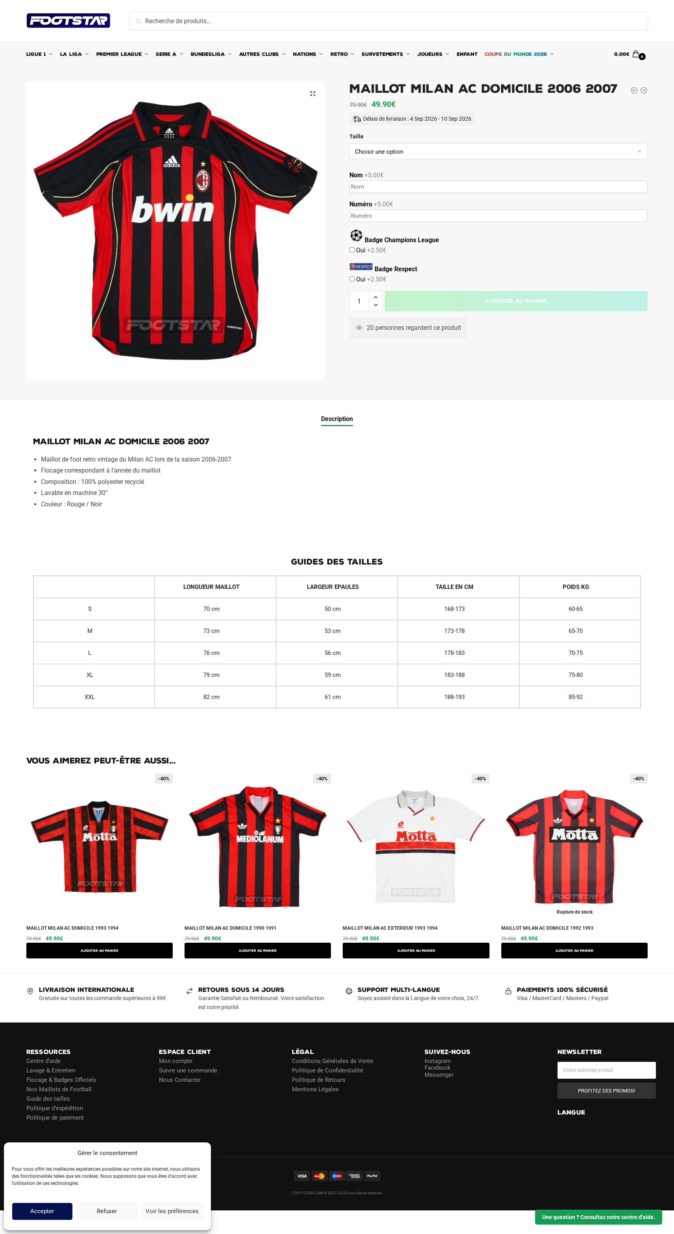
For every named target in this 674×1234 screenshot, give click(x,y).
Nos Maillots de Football (59, 1088)
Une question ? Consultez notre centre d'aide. (598, 1217)
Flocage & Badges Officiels (61, 1079)
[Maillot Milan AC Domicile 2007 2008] (644, 90)
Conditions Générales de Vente (332, 1060)
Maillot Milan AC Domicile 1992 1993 (547, 928)
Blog (32, 1126)
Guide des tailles (48, 1098)
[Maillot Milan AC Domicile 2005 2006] (634, 90)
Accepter (42, 1211)
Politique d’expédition (54, 1107)
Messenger (439, 1074)
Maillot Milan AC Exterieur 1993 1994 (390, 928)
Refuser (107, 1211)
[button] (313, 93)
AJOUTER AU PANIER (99, 951)
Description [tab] (337, 419)
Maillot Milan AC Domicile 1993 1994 (72, 928)
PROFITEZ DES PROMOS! (606, 1090)
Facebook (438, 1067)
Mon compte (175, 1060)
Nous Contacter (180, 1079)
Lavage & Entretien (50, 1070)
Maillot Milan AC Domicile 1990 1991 (231, 928)
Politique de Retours (318, 1079)
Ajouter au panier (516, 301)
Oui (370, 250)
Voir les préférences (172, 1211)
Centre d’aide (43, 1060)
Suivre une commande (188, 1070)
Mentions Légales (315, 1088)
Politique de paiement (55, 1117)
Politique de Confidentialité (327, 1070)
